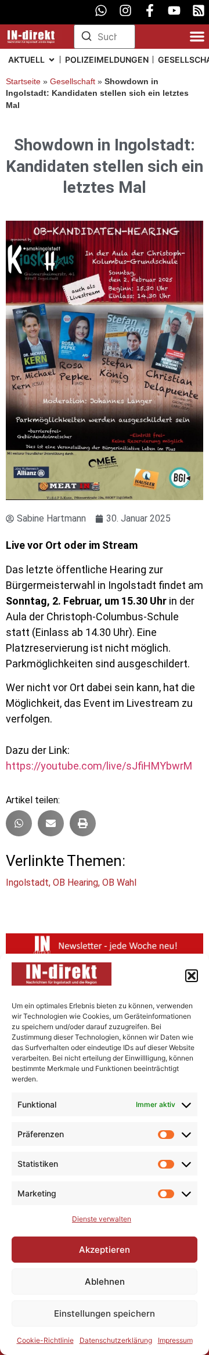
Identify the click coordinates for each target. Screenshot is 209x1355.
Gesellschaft (72, 81)
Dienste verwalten (101, 1218)
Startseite (23, 81)
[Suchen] (86, 38)
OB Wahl (119, 882)
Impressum (175, 1340)
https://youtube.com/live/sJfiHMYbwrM (99, 766)
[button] (191, 976)
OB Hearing (75, 882)
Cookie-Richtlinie (45, 1340)
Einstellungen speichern (104, 1313)
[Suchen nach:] (105, 36)
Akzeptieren (104, 1249)
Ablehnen (105, 1281)
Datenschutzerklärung (116, 1340)
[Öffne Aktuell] (52, 59)
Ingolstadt (27, 882)
